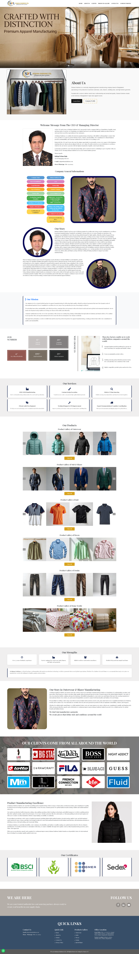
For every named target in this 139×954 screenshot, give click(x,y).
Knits (77, 935)
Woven (77, 937)
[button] (3, 37)
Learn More (76, 101)
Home (80, 3)
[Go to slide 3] (70, 65)
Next (114, 443)
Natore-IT (85, 951)
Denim (77, 940)
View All (69, 458)
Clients (93, 3)
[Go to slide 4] (71, 65)
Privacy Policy (59, 942)
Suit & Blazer (79, 942)
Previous (24, 443)
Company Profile (125, 3)
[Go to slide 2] (68, 65)
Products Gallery (104, 3)
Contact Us (114, 3)
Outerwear (78, 932)
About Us (87, 3)
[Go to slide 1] (67, 65)
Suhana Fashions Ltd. (60, 951)
